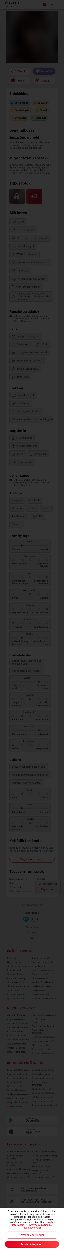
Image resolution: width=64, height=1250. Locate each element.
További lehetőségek (32, 1235)
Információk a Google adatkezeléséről (37, 1226)
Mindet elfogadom (32, 1244)
